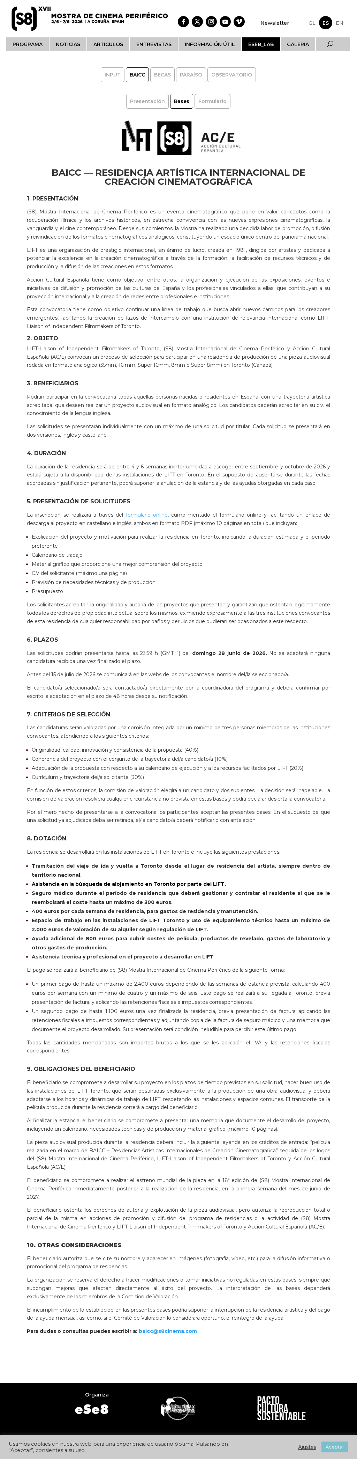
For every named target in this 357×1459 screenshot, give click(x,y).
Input (113, 75)
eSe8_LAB (261, 44)
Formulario (212, 101)
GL (312, 23)
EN (339, 23)
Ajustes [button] (307, 1447)
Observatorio (231, 75)
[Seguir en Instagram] (211, 21)
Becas (162, 75)
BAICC (137, 75)
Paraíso (191, 75)
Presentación (147, 101)
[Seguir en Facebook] (183, 21)
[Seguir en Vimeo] (239, 21)
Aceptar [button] (335, 1447)
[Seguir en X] (197, 21)
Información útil (210, 44)
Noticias (68, 44)
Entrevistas (154, 44)
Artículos (108, 44)
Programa (28, 44)
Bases (181, 101)
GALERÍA (298, 44)
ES (325, 23)
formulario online (147, 515)
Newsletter (274, 23)
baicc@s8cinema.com (167, 1331)
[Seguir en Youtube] (225, 21)
